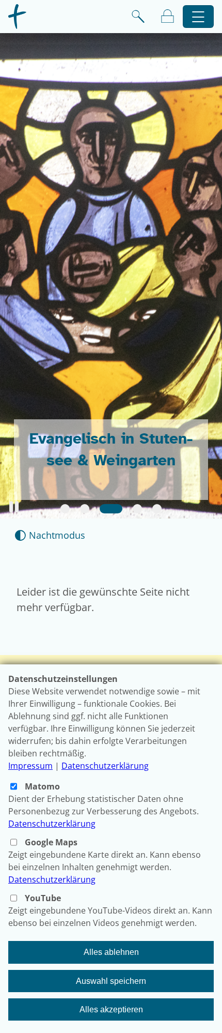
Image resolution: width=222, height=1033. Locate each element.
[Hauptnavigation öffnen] (198, 16)
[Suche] (138, 16)
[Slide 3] (111, 508)
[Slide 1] (65, 508)
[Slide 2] (84, 508)
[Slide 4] (137, 508)
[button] (14, 507)
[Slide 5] (157, 508)
